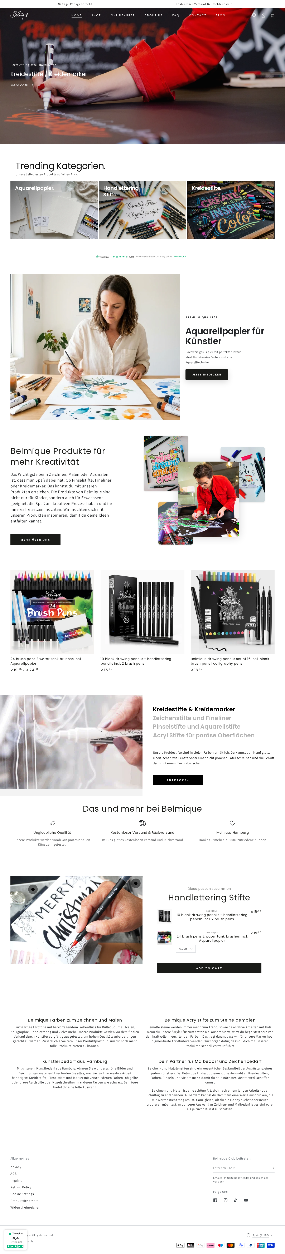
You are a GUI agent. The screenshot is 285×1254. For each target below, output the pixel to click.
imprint (15, 1180)
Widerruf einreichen (25, 1207)
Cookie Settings (22, 1194)
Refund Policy (20, 1187)
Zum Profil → (181, 256)
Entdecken (178, 780)
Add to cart (209, 968)
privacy (15, 1167)
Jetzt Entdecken (206, 375)
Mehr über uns (35, 540)
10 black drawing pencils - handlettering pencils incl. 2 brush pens (212, 917)
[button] (254, 15)
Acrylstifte (179, 1032)
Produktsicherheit (24, 1201)
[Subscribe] (273, 1168)
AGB (13, 1173)
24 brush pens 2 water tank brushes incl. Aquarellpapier (212, 938)
